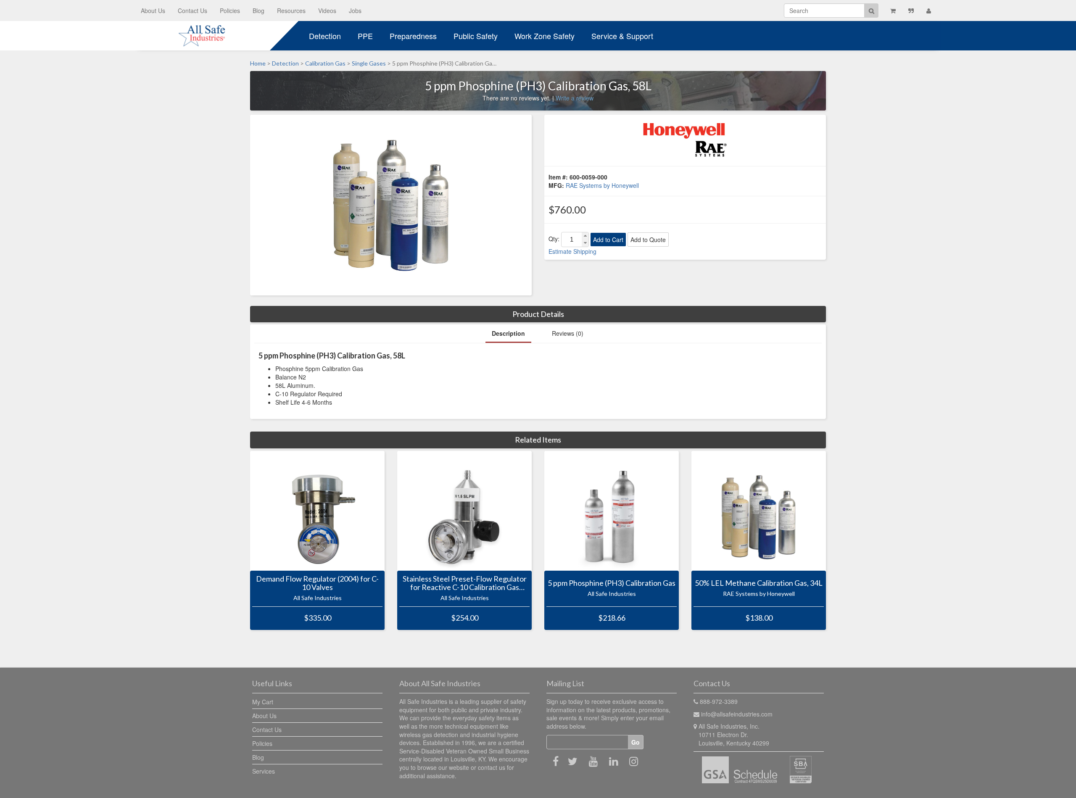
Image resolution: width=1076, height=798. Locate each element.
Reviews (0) (567, 333)
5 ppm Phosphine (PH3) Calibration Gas (611, 583)
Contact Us (192, 10)
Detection (325, 35)
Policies (230, 10)
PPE (365, 35)
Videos (327, 10)
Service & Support (622, 35)
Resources (291, 10)
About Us (153, 10)
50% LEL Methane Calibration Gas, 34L (759, 583)
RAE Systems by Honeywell (602, 185)
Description (508, 333)
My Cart (262, 702)
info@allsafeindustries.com (737, 714)
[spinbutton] (572, 239)
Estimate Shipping (572, 251)
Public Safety (476, 35)
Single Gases (369, 63)
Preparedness (413, 35)
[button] (585, 236)
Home (258, 63)
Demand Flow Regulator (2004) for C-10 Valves (317, 583)
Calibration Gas (325, 63)
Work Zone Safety (544, 35)
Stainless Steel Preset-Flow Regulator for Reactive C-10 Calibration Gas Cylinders (465, 583)
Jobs (355, 10)
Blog (258, 10)
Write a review (574, 98)
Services (263, 771)
